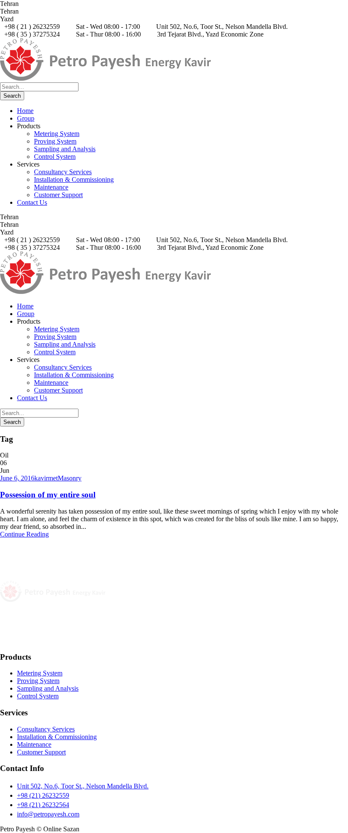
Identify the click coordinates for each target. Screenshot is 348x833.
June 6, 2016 (17, 478)
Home (25, 110)
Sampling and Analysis (64, 148)
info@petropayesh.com (48, 814)
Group (25, 118)
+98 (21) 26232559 (43, 795)
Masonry (69, 478)
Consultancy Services (63, 171)
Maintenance (51, 187)
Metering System (56, 133)
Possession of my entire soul (47, 494)
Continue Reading (24, 534)
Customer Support (58, 194)
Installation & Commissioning (74, 179)
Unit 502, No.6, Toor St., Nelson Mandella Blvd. (83, 786)
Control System (55, 156)
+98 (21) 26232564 (43, 804)
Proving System (55, 141)
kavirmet (46, 478)
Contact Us (32, 202)
